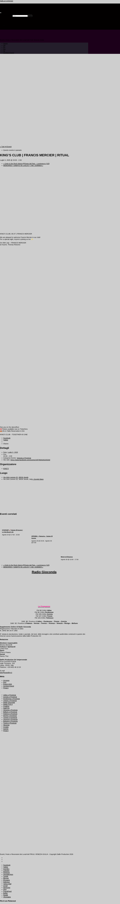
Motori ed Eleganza (67, 557)
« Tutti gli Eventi (6, 147)
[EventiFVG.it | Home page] (12, 9)
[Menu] (0, 12)
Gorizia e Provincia (10, 697)
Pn (4, 23)
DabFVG (6, 708)
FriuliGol (6, 706)
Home (5, 19)
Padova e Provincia (10, 714)
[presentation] (13, 526)
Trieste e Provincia (10, 700)
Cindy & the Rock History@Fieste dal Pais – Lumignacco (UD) (26, 164)
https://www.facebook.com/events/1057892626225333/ (30, 460)
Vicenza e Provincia (10, 719)
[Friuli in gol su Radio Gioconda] (44, 335)
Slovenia (6, 725)
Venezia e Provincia (24, 458)
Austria (5, 729)
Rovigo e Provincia (10, 716)
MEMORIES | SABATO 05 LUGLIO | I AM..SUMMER (23, 165)
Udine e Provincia (9, 695)
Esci (4, 682)
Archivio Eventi (8, 29)
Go (4, 25)
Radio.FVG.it (8, 704)
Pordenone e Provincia (11, 699)
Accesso (6, 680)
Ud (4, 21)
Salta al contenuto (6, 1)
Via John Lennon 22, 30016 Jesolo (15, 477)
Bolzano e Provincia (10, 721)
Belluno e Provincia (10, 712)
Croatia (5, 727)
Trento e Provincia (9, 723)
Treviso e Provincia (10, 717)
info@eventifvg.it (6, 672)
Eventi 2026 (7, 684)
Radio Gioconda (44, 572)
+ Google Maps (38, 479)
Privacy (6, 688)
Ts (4, 27)
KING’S (6, 468)
